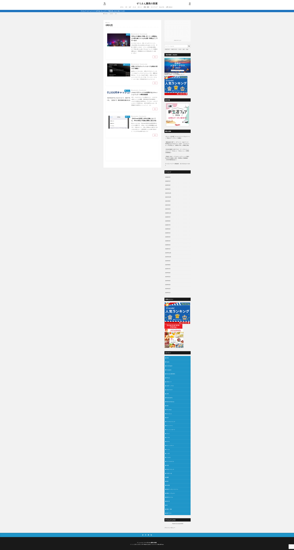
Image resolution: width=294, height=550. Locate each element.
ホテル (121, 7)
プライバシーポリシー (169, 527)
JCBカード (169, 381)
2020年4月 (167, 236)
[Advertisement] (132, 150)
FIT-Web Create (146, 544)
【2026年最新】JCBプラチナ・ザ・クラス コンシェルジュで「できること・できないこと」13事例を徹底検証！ (177, 151)
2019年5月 (167, 276)
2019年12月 (168, 252)
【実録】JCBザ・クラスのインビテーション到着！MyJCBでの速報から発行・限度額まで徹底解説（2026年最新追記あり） (177, 158)
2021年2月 (167, 209)
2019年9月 (167, 260)
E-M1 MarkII (169, 365)
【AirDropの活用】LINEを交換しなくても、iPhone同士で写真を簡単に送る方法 (143, 119)
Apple (167, 362)
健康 (167, 477)
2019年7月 (167, 268)
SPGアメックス (174, 49)
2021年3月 (167, 205)
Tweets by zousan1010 (177, 523)
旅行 (167, 481)
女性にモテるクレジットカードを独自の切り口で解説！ (144, 67)
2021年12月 (168, 193)
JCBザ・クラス (170, 385)
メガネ (168, 453)
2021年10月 (168, 197)
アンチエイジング (170, 421)
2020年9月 (167, 217)
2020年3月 (167, 240)
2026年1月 (167, 181)
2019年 (111, 13)
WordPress (161, 544)
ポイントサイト (170, 445)
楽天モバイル (169, 497)
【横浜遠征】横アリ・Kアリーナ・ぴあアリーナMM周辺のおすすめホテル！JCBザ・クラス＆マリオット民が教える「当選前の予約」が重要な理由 (177, 143)
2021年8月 (167, 201)
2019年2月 (167, 288)
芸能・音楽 (169, 509)
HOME (106, 13)
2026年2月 (167, 177)
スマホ (168, 437)
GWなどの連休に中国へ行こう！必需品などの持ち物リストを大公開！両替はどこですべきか (144, 38)
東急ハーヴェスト (170, 493)
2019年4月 (167, 280)
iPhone (128, 116)
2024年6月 (167, 185)
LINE (167, 393)
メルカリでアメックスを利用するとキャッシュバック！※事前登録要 (144, 93)
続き (155, 56)
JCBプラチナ (127, 64)
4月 (116, 13)
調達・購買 (146, 7)
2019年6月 (167, 272)
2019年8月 (167, 264)
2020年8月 (167, 221)
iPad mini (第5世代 (170, 373)
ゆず (130, 7)
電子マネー (169, 513)
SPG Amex (169, 409)
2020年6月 (167, 229)
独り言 (168, 501)
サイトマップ (154, 7)
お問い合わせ (169, 7)
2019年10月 (168, 256)
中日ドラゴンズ (170, 469)
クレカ (134, 7)
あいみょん (169, 413)
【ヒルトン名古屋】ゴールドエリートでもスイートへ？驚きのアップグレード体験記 (177, 137)
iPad (187, 49)
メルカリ (127, 90)
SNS (167, 405)
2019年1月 (167, 292)
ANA (167, 358)
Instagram (168, 369)
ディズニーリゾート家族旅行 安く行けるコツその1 (177, 164)
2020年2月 (167, 244)
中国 (128, 34)
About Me (161, 7)
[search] (189, 46)
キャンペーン (169, 425)
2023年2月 (167, 189)
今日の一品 (169, 473)
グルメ (168, 433)
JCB (126, 7)
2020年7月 (167, 225)
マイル (180, 49)
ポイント (140, 7)
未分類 (168, 485)
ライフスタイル (170, 461)
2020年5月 (167, 233)
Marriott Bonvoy (170, 401)
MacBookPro (169, 397)
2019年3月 (167, 284)
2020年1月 (167, 248)
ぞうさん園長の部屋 (147, 3)
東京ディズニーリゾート (172, 489)
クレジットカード (170, 429)
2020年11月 (168, 213)
